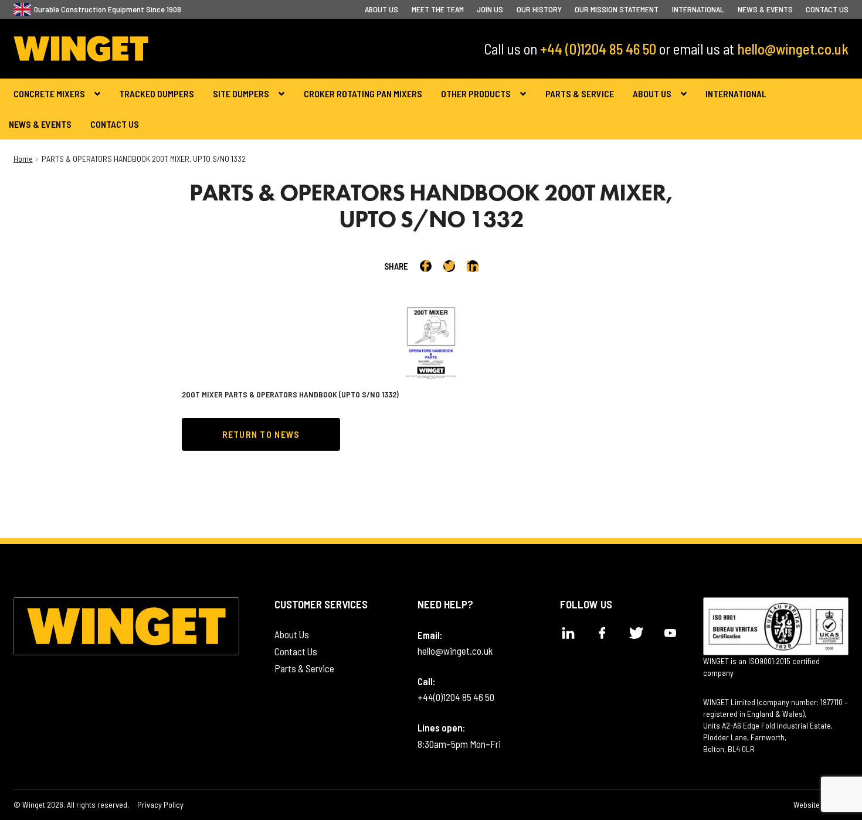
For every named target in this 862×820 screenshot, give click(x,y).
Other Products (476, 93)
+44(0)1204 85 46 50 (456, 697)
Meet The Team (438, 9)
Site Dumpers (241, 93)
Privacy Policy (160, 804)
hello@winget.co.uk (793, 48)
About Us (381, 9)
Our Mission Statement (617, 9)
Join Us (490, 9)
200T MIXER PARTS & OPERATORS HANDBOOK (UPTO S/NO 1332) (290, 394)
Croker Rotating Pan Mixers (363, 93)
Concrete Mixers (49, 93)
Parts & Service (579, 93)
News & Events (765, 9)
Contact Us (827, 9)
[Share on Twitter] (449, 266)
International (698, 9)
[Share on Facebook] (426, 266)
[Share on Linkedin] (472, 266)
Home (23, 159)
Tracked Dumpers (156, 93)
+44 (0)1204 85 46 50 (598, 48)
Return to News (261, 434)
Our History (539, 9)
